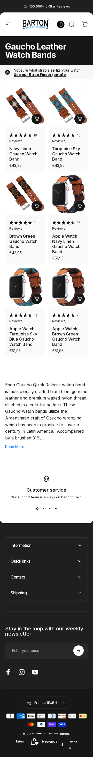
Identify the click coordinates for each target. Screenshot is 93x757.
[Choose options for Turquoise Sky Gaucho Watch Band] (79, 119)
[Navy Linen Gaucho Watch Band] (25, 107)
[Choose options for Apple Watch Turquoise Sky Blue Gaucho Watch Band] (37, 299)
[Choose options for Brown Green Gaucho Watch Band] (37, 206)
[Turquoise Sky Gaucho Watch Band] (68, 107)
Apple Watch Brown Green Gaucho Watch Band (66, 336)
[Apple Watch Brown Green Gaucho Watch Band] (68, 287)
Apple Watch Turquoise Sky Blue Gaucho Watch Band (23, 336)
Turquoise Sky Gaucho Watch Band (66, 154)
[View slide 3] (50, 508)
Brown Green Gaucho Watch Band (23, 241)
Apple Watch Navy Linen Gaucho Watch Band (66, 243)
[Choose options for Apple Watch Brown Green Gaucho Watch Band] (79, 299)
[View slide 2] (43, 508)
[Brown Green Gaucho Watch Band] (25, 195)
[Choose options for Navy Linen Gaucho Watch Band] (37, 119)
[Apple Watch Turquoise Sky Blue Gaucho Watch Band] (25, 287)
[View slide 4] (56, 508)
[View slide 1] (37, 508)
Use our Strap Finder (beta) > (40, 74)
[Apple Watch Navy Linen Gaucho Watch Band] (68, 195)
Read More (14, 446)
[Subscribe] (78, 650)
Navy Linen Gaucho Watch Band (23, 154)
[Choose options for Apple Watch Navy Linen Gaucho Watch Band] (79, 206)
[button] (25, 138)
